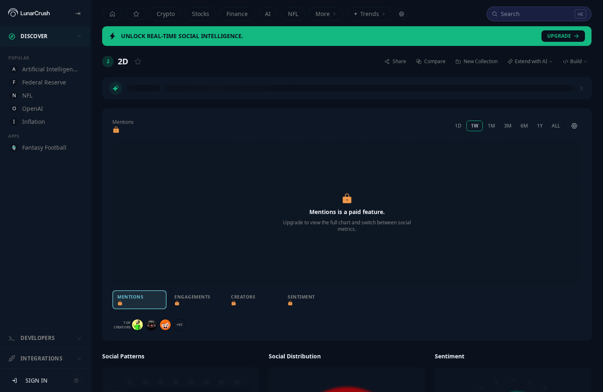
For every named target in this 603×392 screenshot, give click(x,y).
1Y (540, 125)
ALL (556, 125)
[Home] (112, 14)
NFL (293, 14)
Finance (237, 14)
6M (524, 125)
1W (474, 125)
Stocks (200, 14)
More (322, 14)
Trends (366, 14)
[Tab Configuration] (401, 14)
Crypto (166, 14)
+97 (179, 324)
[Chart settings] (574, 126)
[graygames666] (137, 324)
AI (268, 14)
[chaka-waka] (165, 324)
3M (508, 125)
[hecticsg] (151, 324)
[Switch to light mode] (76, 380)
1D (458, 125)
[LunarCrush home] (29, 13)
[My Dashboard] (136, 14)
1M (491, 125)
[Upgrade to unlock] (116, 130)
